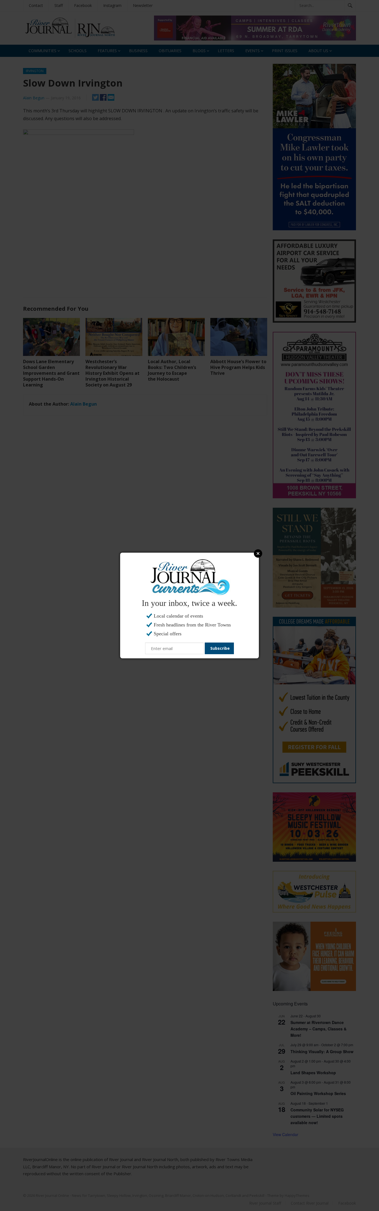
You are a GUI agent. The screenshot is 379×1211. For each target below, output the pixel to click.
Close (258, 553)
